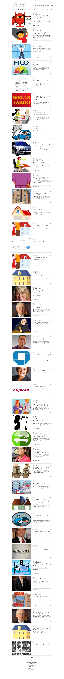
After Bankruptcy (18, 9)
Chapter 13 (43, 9)
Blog (39, 9)
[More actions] (50, 13)
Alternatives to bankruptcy (26, 9)
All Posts (13, 9)
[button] (51, 9)
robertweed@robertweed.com (16, 2)
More (47, 9)
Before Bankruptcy (34, 9)
